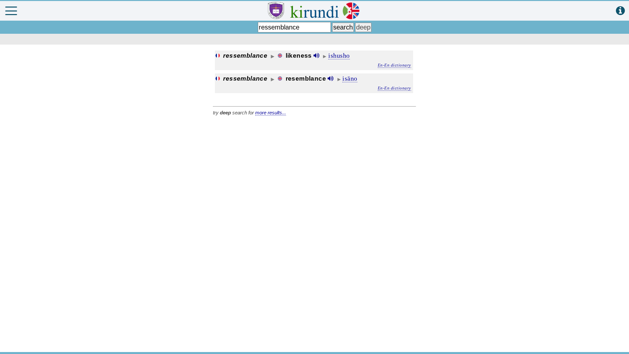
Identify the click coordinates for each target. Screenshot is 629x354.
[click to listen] (316, 55)
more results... (270, 112)
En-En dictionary (394, 65)
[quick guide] (620, 11)
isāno (349, 78)
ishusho (339, 55)
